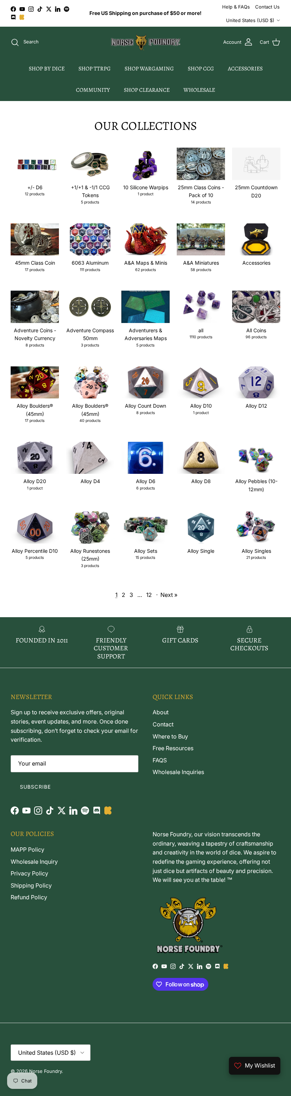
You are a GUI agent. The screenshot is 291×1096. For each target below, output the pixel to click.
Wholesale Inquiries (178, 771)
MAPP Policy (27, 849)
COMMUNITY (93, 90)
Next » (168, 594)
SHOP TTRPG (94, 69)
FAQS (160, 760)
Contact (163, 724)
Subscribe (35, 787)
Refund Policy (29, 897)
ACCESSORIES (245, 69)
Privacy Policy (29, 873)
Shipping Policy (31, 885)
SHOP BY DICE (47, 69)
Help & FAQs (236, 7)
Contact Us (267, 7)
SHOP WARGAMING (149, 69)
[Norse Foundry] (145, 42)
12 (149, 594)
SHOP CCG (201, 69)
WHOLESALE (199, 90)
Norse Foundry (45, 1071)
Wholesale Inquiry (34, 861)
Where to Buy (170, 736)
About (161, 712)
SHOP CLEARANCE (147, 90)
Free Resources (173, 748)
